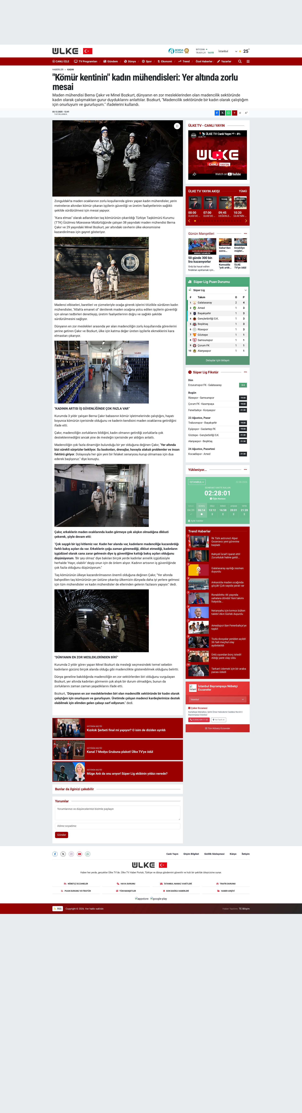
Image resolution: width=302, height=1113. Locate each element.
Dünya (132, 61)
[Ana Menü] (247, 61)
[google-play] (159, 898)
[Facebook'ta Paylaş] (217, 113)
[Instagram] (71, 854)
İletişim (246, 854)
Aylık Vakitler (197, 521)
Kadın (70, 69)
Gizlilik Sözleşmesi (214, 854)
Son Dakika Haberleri (177, 891)
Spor (149, 61)
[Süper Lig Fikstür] (245, 372)
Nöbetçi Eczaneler (78, 884)
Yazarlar (226, 61)
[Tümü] (245, 469)
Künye (233, 854)
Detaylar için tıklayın (217, 360)
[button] (189, 221)
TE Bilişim (244, 908)
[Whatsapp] (87, 854)
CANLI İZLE (62, 61)
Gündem (112, 61)
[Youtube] (79, 854)
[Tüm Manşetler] (245, 233)
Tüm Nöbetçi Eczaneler (219, 728)
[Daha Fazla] (234, 113)
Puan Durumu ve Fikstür (78, 891)
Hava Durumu (128, 884)
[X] (63, 854)
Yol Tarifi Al (219, 720)
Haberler (57, 69)
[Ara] (240, 61)
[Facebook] (55, 854)
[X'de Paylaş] (222, 113)
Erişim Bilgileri (191, 854)
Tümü (243, 191)
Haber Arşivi (228, 891)
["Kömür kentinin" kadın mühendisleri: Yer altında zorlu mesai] (117, 158)
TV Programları (88, 61)
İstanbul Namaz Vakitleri (178, 884)
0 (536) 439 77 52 (200, 720)
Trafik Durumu (228, 884)
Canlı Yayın (172, 854)
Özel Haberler (204, 61)
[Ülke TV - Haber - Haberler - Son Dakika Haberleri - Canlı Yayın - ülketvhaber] (74, 51)
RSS (59, 908)
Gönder (61, 834)
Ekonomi (166, 61)
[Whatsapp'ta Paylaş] (228, 113)
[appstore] (142, 898)
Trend (186, 61)
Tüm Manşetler (127, 891)
